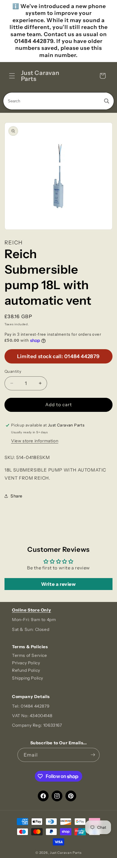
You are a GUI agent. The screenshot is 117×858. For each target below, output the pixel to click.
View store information (34, 440)
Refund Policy (26, 670)
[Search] (107, 101)
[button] (12, 75)
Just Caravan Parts (66, 853)
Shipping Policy (27, 678)
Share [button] (16, 496)
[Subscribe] (92, 755)
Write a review (58, 584)
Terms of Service (29, 655)
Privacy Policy (26, 663)
